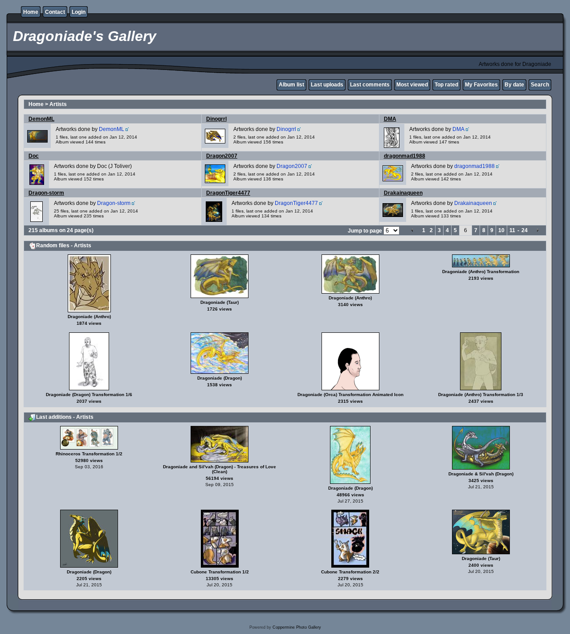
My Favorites (481, 85)
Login (79, 12)
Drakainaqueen (403, 193)
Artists (58, 104)
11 (512, 230)
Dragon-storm (46, 193)
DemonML (41, 119)
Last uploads (327, 85)
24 (524, 230)
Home (30, 12)
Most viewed (412, 85)
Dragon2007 (221, 156)
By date (514, 85)
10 (501, 230)
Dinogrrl (216, 119)
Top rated (446, 85)
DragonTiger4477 (228, 193)
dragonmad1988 (404, 156)
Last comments (370, 85)
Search (540, 85)
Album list (291, 85)
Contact (55, 12)
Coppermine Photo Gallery (297, 627)
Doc (33, 156)
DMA (390, 119)
